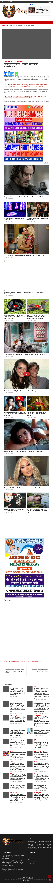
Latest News (8, 684)
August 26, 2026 (37, 735)
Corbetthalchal (8, 61)
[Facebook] (5, 74)
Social (11, 783)
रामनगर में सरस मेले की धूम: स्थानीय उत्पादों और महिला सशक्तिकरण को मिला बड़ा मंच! (41, 787)
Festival (12, 739)
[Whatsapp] (16, 74)
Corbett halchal (9, 661)
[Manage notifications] (50, 880)
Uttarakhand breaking (18, 661)
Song (35, 739)
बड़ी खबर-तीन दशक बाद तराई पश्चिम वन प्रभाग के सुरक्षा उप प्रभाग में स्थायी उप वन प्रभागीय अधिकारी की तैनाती (15, 671)
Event (11, 686)
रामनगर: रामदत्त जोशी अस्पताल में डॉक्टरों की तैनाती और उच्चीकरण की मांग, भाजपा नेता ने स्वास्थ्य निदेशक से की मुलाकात (17, 733)
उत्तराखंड (18, 61)
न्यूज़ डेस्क (14, 69)
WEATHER (36, 773)
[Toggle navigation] (4, 22)
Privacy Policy (31, 863)
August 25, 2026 (13, 771)
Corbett (35, 751)
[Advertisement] (26, 526)
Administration (13, 715)
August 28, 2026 (13, 713)
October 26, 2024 (7, 69)
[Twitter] (9, 74)
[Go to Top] (49, 876)
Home (29, 855)
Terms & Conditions (32, 861)
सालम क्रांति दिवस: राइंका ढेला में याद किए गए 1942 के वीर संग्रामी (17, 786)
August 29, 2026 (13, 696)
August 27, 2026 (37, 713)
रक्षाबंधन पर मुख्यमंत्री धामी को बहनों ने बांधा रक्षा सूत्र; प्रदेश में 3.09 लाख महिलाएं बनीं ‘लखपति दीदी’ (17, 743)
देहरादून (21, 61)
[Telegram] (12, 74)
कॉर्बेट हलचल (20, 696)
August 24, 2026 (37, 790)
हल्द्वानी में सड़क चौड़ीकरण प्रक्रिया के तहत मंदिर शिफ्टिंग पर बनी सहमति (39, 670)
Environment (30, 859)
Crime (14, 61)
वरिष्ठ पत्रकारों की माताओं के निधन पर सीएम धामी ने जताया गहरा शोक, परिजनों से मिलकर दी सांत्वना (42, 732)
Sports (35, 686)
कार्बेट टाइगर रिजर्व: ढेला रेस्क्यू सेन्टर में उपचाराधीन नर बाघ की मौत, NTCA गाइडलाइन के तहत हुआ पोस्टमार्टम (41, 755)
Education (36, 761)
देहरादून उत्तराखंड (35, 661)
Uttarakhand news (27, 661)
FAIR (34, 783)
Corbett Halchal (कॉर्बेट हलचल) (28, 877)
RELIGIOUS (12, 751)
